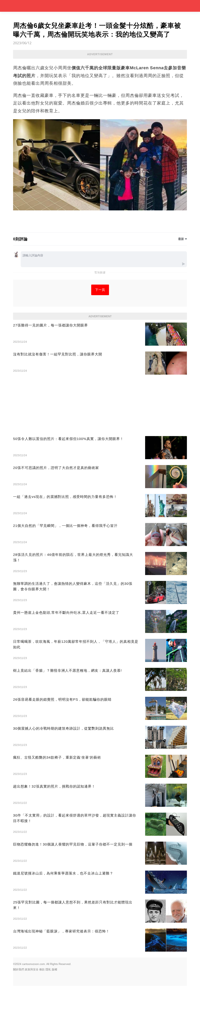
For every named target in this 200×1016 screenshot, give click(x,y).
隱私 (48, 969)
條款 (42, 969)
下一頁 (100, 289)
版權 (54, 969)
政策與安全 (31, 969)
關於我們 (18, 969)
